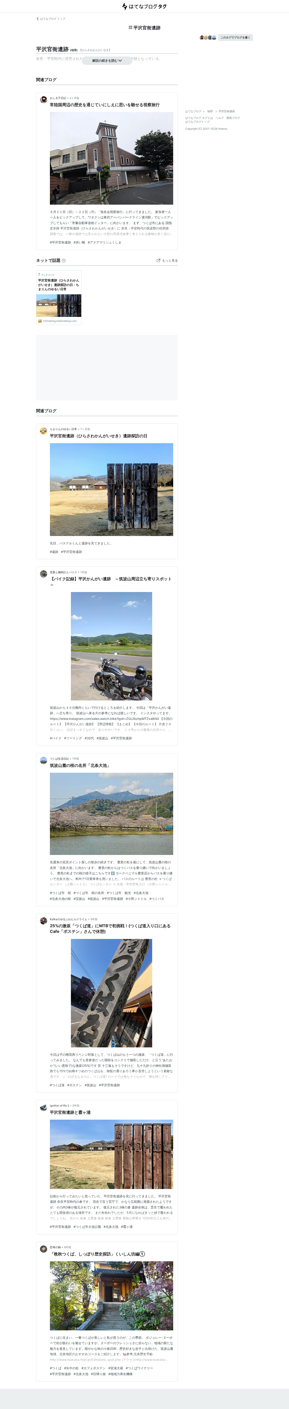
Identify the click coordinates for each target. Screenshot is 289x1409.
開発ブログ (233, 117)
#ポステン (74, 1085)
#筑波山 (102, 738)
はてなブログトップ (197, 121)
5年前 (94, 919)
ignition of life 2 (59, 1105)
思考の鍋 (55, 1247)
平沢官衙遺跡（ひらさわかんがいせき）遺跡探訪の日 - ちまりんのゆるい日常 (58, 284)
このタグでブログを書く (235, 37)
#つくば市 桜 (60, 893)
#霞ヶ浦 (127, 1227)
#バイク (55, 738)
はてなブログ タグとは (199, 117)
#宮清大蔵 (115, 1368)
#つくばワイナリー (139, 1368)
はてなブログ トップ (52, 18)
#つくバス (156, 899)
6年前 (67, 1247)
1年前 (83, 572)
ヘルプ (220, 117)
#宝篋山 (79, 899)
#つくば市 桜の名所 (89, 893)
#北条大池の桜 (60, 899)
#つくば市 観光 (119, 893)
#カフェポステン (94, 1368)
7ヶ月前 (85, 429)
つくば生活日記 (59, 758)
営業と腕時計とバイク (63, 572)
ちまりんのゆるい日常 (63, 429)
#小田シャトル (136, 899)
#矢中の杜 (71, 1368)
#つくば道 (57, 1085)
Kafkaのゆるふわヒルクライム (68, 919)
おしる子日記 (58, 98)
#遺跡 (54, 552)
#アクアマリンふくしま (104, 242)
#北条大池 (141, 893)
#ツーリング (73, 738)
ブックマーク (46, 274)
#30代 (89, 738)
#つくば (55, 1368)
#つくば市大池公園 (87, 1227)
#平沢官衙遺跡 (60, 242)
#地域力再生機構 (120, 1374)
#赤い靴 (79, 242)
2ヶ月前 (74, 98)
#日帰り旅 (98, 1374)
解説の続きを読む (105, 60)
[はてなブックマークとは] (63, 260)
